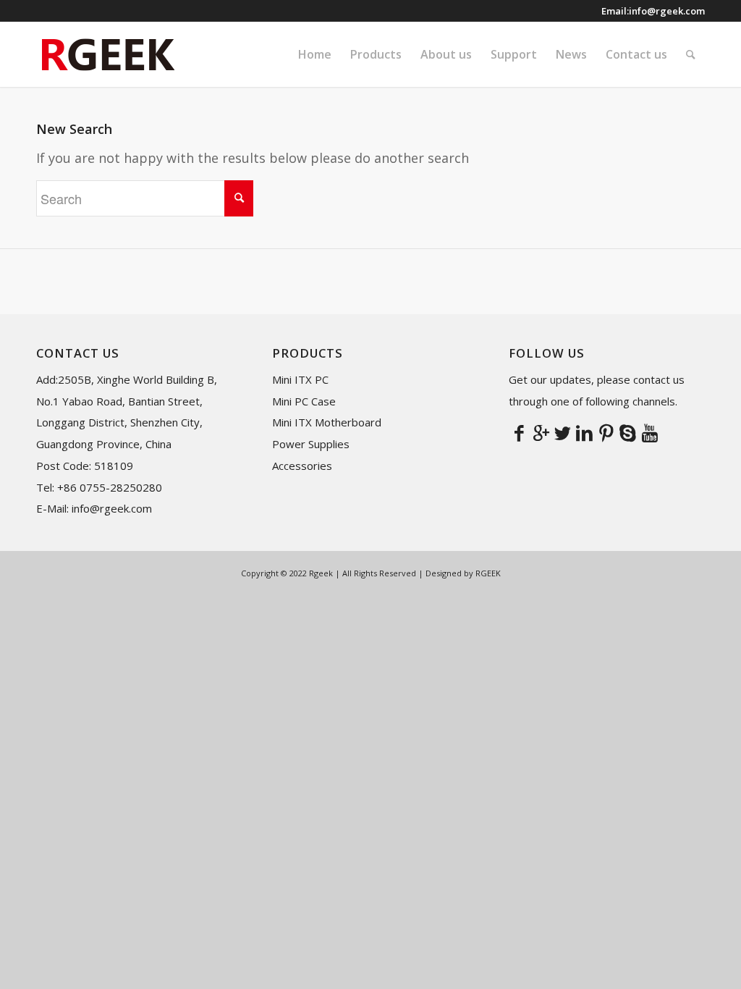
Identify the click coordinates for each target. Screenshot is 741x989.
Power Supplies (311, 444)
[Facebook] (519, 432)
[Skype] (628, 432)
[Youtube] (650, 432)
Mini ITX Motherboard (326, 422)
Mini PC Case (304, 401)
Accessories (302, 465)
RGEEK (488, 573)
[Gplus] (541, 432)
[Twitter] (563, 432)
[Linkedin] (585, 432)
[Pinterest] (606, 432)
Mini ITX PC (300, 379)
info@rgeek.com (667, 10)
